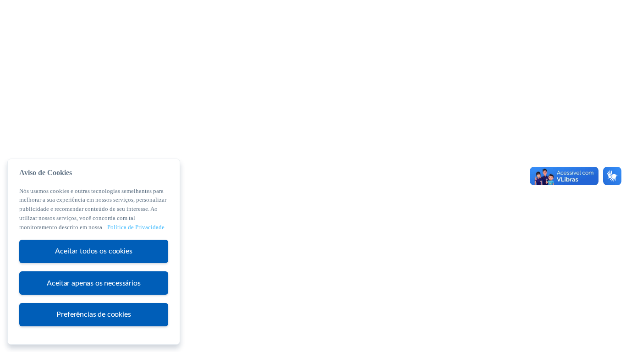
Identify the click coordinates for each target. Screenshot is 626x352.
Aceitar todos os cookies (93, 251)
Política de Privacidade (136, 227)
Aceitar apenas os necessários (93, 282)
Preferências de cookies (93, 314)
